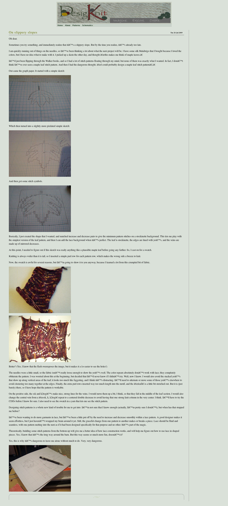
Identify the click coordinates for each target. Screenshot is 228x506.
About (67, 25)
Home (60, 25)
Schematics (87, 25)
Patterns (76, 25)
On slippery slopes (23, 32)
